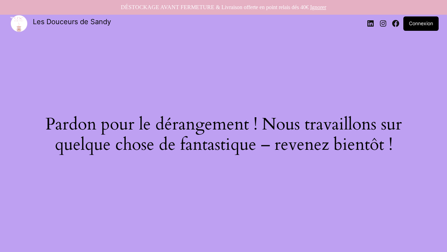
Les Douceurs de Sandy (72, 22)
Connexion (421, 23)
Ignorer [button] (318, 7)
